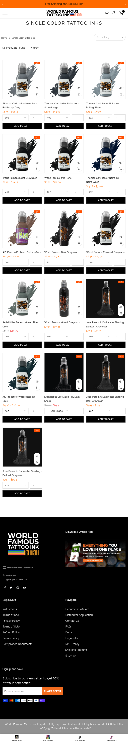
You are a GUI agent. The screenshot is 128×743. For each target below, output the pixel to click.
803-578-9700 (11, 575)
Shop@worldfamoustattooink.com (20, 567)
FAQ (68, 626)
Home (4, 38)
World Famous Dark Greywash (61, 252)
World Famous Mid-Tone (58, 178)
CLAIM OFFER (52, 691)
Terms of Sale (11, 626)
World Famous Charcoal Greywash (105, 252)
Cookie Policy (10, 638)
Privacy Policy (11, 620)
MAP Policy (72, 644)
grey (35, 47)
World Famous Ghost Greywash (62, 322)
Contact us (72, 620)
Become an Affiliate (77, 609)
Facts (68, 632)
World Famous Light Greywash (19, 178)
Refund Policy (11, 632)
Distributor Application (79, 615)
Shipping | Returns (76, 649)
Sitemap (70, 655)
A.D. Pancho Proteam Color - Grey (21, 252)
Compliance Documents (17, 644)
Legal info (71, 638)
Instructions (9, 609)
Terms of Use (10, 615)
